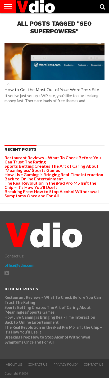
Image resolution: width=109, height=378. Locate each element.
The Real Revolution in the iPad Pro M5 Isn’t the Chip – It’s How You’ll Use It (50, 185)
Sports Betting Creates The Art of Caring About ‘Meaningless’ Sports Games (51, 168)
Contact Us (37, 364)
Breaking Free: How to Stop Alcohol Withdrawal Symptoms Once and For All (51, 193)
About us (14, 364)
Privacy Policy (65, 364)
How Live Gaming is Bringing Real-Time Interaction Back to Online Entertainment (53, 176)
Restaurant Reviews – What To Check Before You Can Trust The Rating (52, 159)
